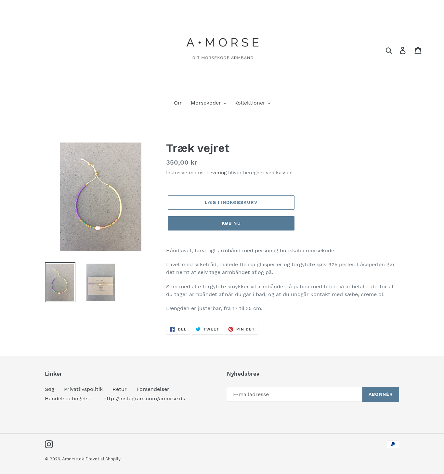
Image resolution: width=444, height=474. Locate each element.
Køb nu (231, 223)
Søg (49, 389)
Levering (216, 173)
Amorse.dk (73, 458)
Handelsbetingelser (69, 398)
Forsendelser (153, 389)
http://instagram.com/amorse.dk (144, 398)
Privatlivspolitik (83, 389)
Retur (119, 389)
